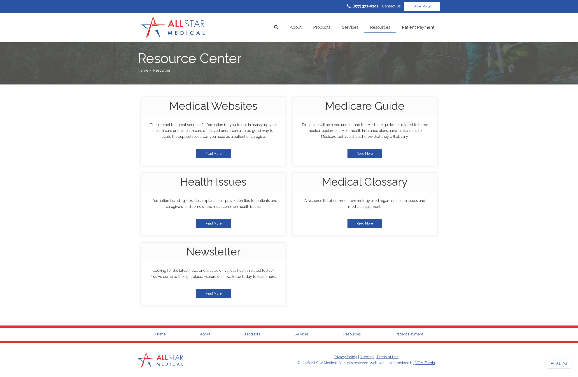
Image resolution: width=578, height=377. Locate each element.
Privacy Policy (345, 357)
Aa (553, 363)
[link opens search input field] (276, 27)
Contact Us (391, 6)
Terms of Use (387, 357)
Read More (213, 153)
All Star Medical (324, 363)
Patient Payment (418, 27)
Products (322, 27)
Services (350, 27)
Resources (380, 27)
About (296, 27)
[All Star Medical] (173, 27)
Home (143, 70)
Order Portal (422, 6)
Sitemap (367, 357)
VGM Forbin (425, 363)
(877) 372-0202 (365, 6)
